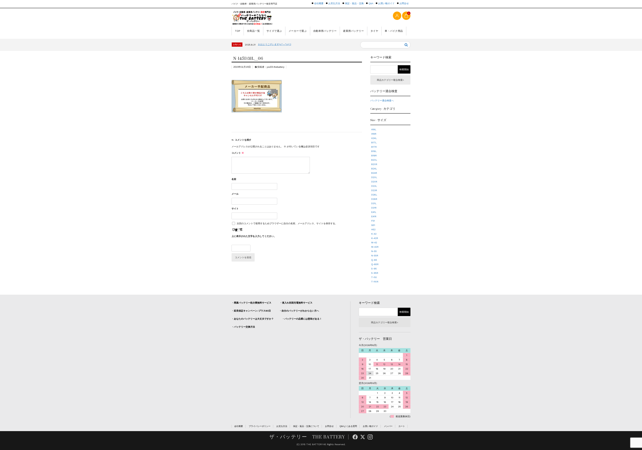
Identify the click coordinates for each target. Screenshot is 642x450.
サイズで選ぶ (274, 30)
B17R (374, 146)
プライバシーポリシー (260, 426)
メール (235, 193)
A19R (373, 133)
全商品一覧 (253, 30)
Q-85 (374, 260)
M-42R (375, 246)
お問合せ (404, 3)
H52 (373, 229)
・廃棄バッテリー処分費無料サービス (251, 302)
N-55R (374, 255)
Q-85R (375, 264)
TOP (237, 30)
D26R (374, 199)
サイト (235, 208)
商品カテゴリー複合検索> (390, 80)
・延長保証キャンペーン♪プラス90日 (251, 310)
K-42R (374, 238)
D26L (374, 194)
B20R (374, 164)
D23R (374, 190)
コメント (238, 153)
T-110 (374, 277)
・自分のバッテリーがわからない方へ (299, 310)
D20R (374, 181)
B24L (374, 168)
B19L (374, 151)
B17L (374, 142)
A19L (373, 129)
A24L (374, 138)
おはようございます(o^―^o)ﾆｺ (274, 44)
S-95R (374, 273)
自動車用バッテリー (325, 30)
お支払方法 (334, 3)
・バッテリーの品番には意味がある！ (302, 318)
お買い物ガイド (386, 3)
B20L (374, 160)
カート (401, 426)
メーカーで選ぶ (298, 30)
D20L (374, 177)
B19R (374, 155)
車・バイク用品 (394, 30)
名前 (234, 179)
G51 (373, 225)
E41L (373, 212)
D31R (374, 207)
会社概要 (319, 3)
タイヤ (374, 30)
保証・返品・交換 (354, 3)
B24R (374, 173)
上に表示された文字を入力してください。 (254, 236)
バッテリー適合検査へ (382, 100)
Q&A (370, 3)
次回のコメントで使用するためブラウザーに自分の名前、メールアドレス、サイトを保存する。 (287, 223)
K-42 (374, 233)
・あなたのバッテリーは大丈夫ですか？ (253, 318)
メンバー (388, 426)
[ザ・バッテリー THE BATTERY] (252, 18)
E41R (373, 216)
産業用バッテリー (353, 30)
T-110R (374, 281)
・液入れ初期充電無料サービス (296, 302)
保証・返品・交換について (306, 426)
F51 (373, 220)
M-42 (374, 242)
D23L (374, 186)
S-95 (374, 268)
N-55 (374, 251)
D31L (374, 203)
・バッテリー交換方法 (243, 326)
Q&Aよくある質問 (348, 426)
